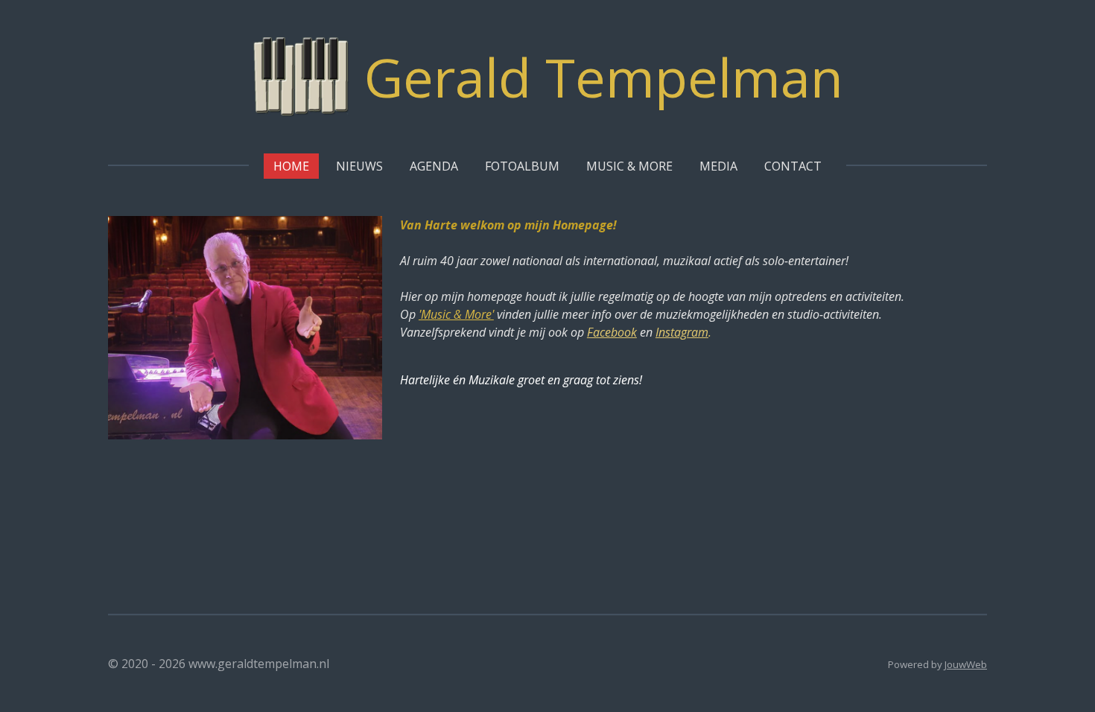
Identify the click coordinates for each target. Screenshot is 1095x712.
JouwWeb (966, 664)
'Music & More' (456, 314)
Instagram (682, 332)
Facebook (612, 332)
